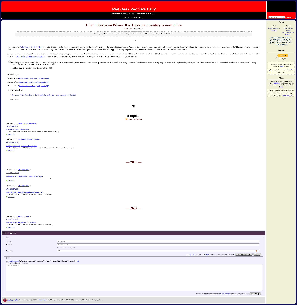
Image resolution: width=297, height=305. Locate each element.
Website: (9, 250)
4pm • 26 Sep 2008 (12, 189)
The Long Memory (281, 44)
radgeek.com (23, 170)
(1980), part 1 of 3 (33, 78)
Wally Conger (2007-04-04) (30, 47)
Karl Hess (281, 46)
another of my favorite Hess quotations (30, 56)
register (192, 254)
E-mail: (9, 244)
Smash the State (281, 43)
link (78, 261)
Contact (140, 17)
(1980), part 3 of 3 (33, 86)
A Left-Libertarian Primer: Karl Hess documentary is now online (134, 25)
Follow (130, 119)
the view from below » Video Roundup (17, 130)
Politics (273, 41)
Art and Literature (277, 37)
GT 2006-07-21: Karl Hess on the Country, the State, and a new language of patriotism (44, 95)
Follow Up (11, 134)
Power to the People (284, 41)
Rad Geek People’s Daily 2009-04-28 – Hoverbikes (21, 223)
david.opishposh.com (27, 123)
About (133, 17)
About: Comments (225, 294)
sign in (207, 254)
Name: (8, 241)
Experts (288, 37)
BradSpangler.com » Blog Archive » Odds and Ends (21, 146)
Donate (281, 66)
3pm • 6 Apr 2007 (12, 142)
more (281, 87)
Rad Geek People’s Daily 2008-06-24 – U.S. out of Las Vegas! (24, 176)
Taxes (290, 43)
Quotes (272, 43)
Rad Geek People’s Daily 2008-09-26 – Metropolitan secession (24, 192)
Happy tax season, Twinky (274, 29)
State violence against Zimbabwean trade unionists (288, 31)
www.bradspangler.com (28, 139)
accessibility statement (286, 95)
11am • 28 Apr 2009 (12, 219)
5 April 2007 (128, 28)
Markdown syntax (14, 261)
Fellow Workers (275, 39)
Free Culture (287, 39)
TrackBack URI (137, 119)
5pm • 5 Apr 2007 (12, 126)
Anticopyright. (12, 300)
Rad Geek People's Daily (134, 9)
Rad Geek (43, 300)
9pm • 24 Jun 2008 (12, 173)
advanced (288, 17)
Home (126, 17)
